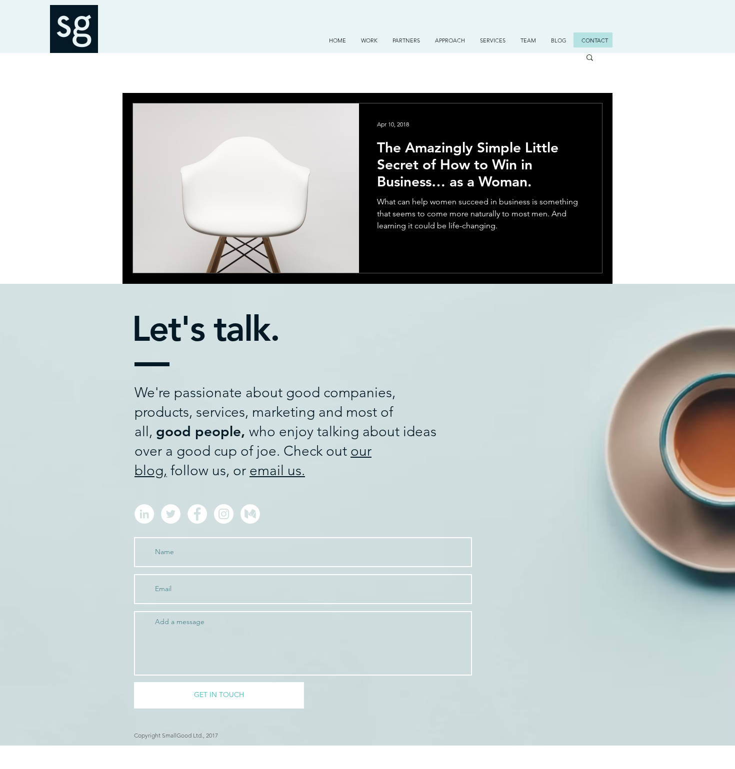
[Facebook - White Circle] (197, 514)
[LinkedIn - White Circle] (144, 514)
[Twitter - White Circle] (170, 514)
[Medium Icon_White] (250, 514)
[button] (369, 40)
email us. (277, 470)
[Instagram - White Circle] (224, 514)
